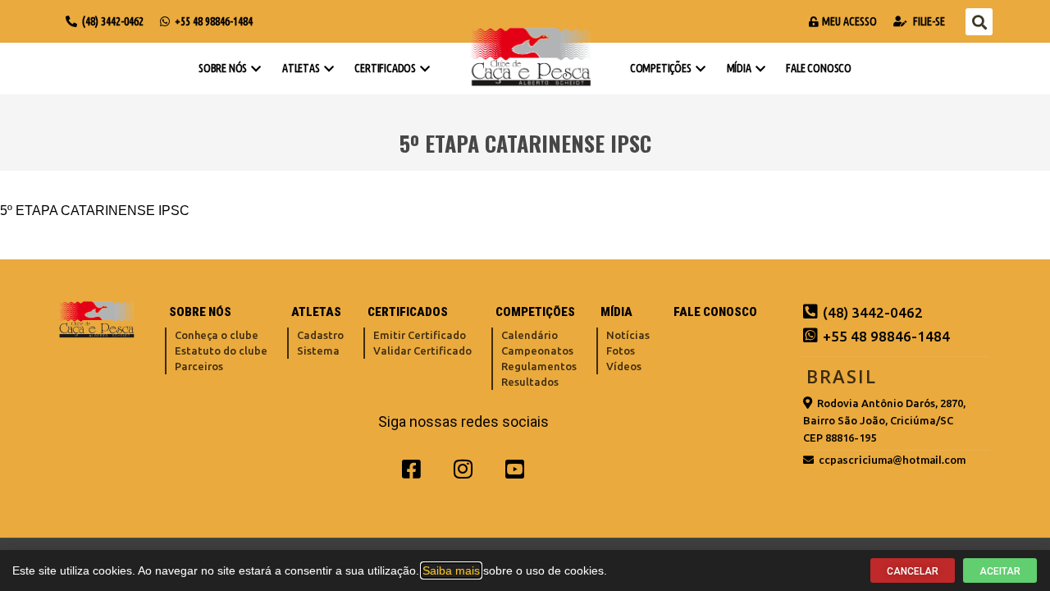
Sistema (318, 350)
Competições (661, 68)
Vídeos (623, 366)
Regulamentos (539, 366)
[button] (979, 21)
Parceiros (199, 366)
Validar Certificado (422, 350)
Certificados (385, 68)
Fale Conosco (818, 68)
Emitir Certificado (419, 335)
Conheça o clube (216, 335)
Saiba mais (451, 570)
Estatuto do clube (221, 350)
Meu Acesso (849, 21)
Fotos (620, 350)
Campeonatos (537, 350)
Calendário (529, 335)
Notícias (628, 335)
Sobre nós (223, 68)
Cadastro (320, 335)
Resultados (530, 381)
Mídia (739, 68)
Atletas (301, 68)
